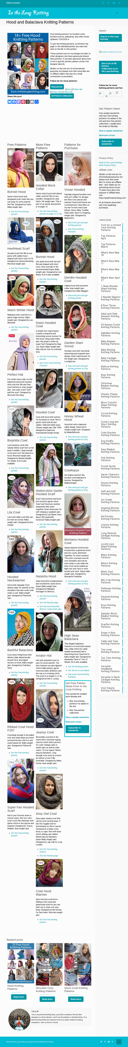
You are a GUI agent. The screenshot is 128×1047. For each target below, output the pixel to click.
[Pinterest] (103, 3)
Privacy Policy (106, 158)
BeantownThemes (47, 1042)
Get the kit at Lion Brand (78, 670)
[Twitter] (114, 3)
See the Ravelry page (49, 603)
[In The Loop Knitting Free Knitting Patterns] (28, 13)
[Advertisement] (70, 117)
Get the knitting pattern (78, 667)
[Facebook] (108, 3)
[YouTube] (119, 3)
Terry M (34, 1011)
